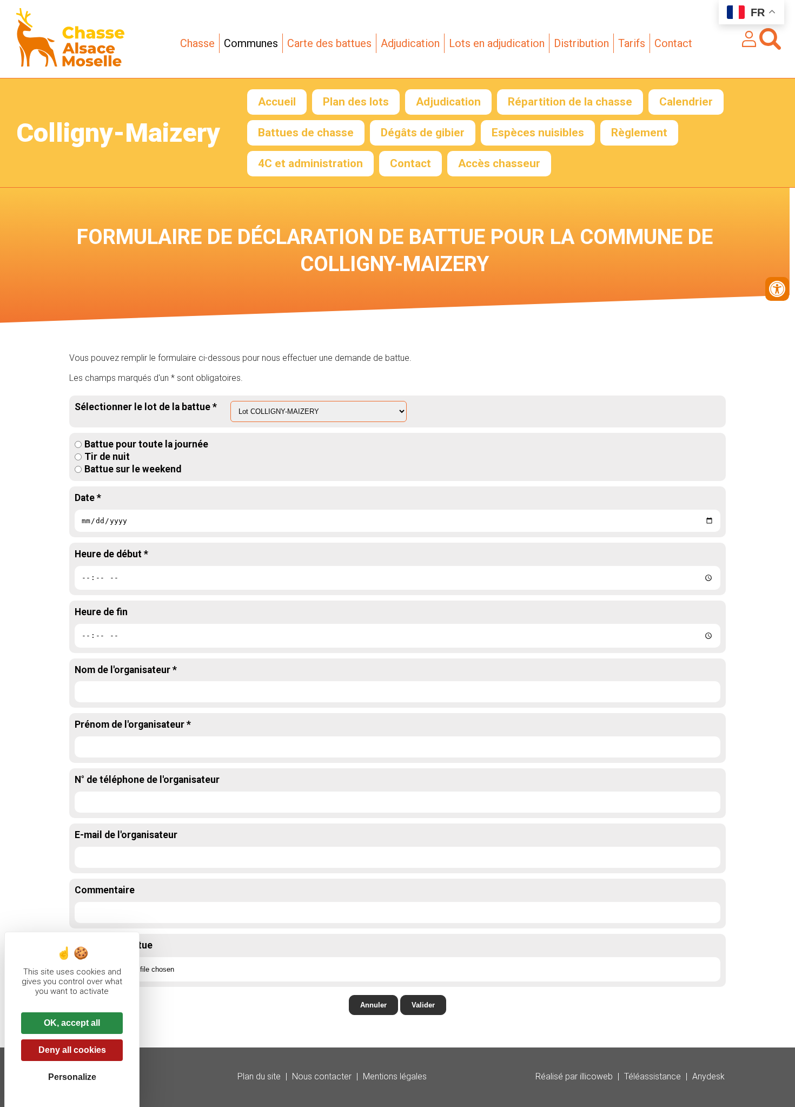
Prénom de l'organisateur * (133, 724)
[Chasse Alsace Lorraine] (70, 63)
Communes (251, 43)
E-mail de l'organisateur (126, 834)
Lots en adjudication (497, 43)
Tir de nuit (107, 456)
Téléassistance (652, 1076)
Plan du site (259, 1076)
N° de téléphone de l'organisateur (147, 779)
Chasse (197, 43)
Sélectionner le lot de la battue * (146, 406)
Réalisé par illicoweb (574, 1076)
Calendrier (686, 101)
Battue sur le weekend (132, 469)
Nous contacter (322, 1076)
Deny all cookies (72, 1050)
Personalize (72, 1077)
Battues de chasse (306, 132)
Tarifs (631, 43)
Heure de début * (111, 554)
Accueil (277, 101)
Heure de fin (101, 612)
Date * (88, 497)
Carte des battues (329, 43)
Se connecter (749, 39)
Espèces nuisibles (538, 132)
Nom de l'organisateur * (126, 669)
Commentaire (105, 890)
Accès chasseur (499, 163)
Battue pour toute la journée (146, 444)
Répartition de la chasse (570, 101)
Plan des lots (356, 101)
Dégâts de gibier (423, 132)
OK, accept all (72, 1022)
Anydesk (708, 1076)
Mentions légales (395, 1076)
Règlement (639, 132)
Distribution (581, 43)
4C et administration (310, 163)
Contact (673, 43)
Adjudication (410, 43)
